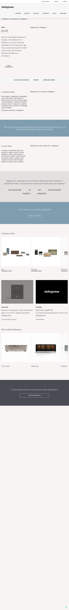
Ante (39, 190)
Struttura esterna (14, 190)
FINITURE (36, 80)
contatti (56, 1)
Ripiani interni (41, 193)
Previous (2, 252)
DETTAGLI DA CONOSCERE (21, 80)
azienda (18, 13)
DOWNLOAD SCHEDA (49, 80)
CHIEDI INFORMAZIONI (9, 66)
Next (62, 252)
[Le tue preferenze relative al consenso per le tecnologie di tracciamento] (66, 607)
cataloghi (63, 13)
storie (54, 13)
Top (29, 190)
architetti (45, 13)
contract (36, 13)
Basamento (26, 193)
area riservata (45, 1)
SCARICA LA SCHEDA (34, 215)
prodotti (27, 13)
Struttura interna (54, 190)
